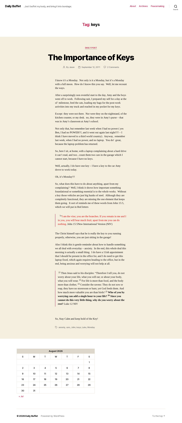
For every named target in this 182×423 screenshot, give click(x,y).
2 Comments (113, 67)
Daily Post (91, 48)
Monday (91, 327)
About (133, 6)
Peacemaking (157, 6)
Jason (72, 67)
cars (68, 327)
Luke (84, 327)
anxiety (62, 327)
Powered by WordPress (52, 416)
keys (79, 327)
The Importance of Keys (91, 57)
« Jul (21, 396)
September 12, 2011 (91, 67)
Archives (143, 6)
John (73, 327)
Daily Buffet (13, 6)
